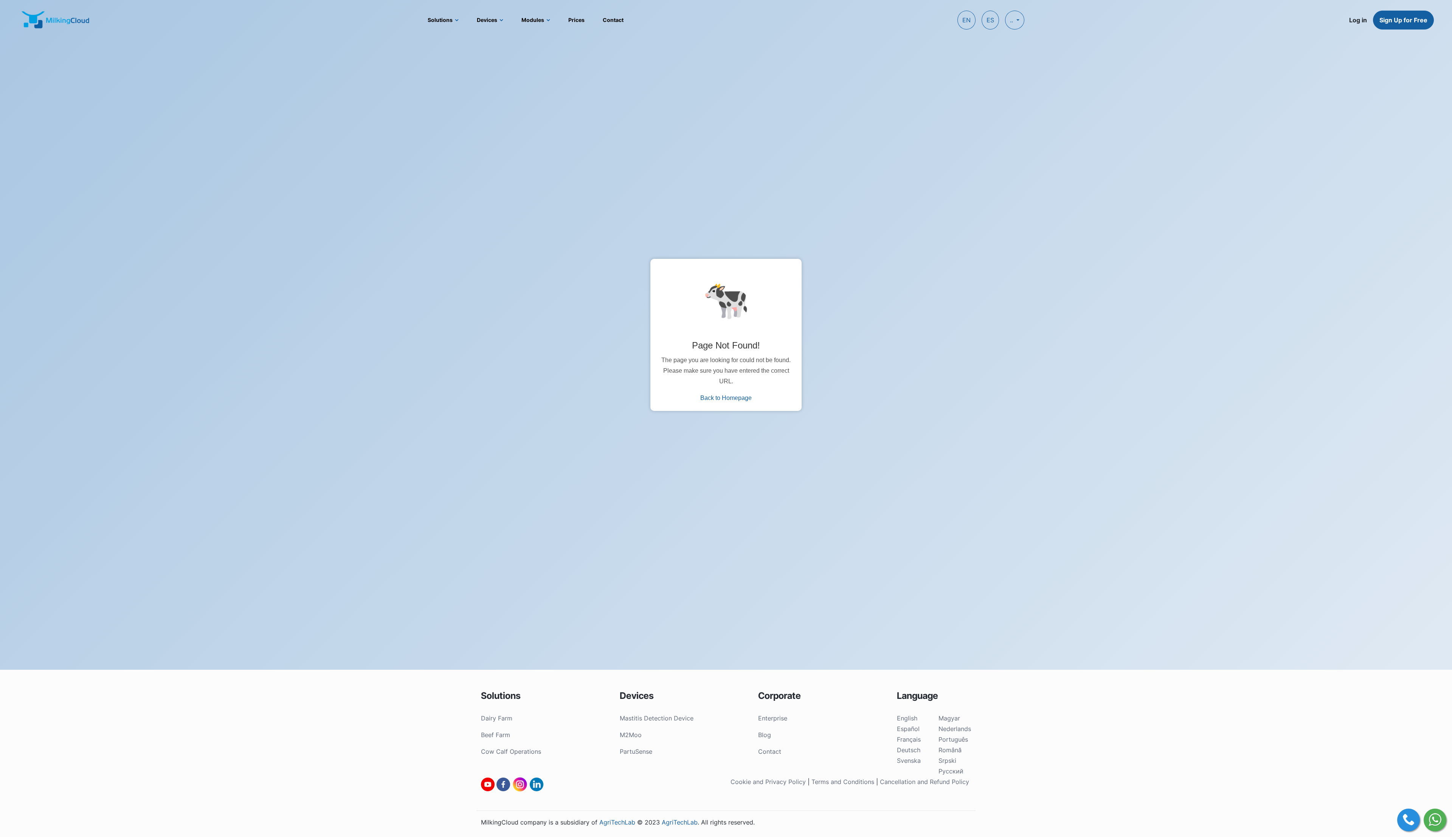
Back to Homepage (726, 398)
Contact (613, 20)
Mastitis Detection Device (656, 718)
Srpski (947, 760)
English (907, 718)
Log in (1358, 20)
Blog (764, 735)
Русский (951, 771)
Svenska (909, 760)
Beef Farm (495, 735)
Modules (532, 20)
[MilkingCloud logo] (56, 20)
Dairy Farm (496, 718)
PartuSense (636, 751)
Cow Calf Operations (511, 751)
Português (953, 739)
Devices (487, 20)
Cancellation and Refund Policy (924, 782)
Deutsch (908, 750)
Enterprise (772, 718)
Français (909, 739)
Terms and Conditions (842, 782)
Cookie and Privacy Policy (768, 782)
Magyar (949, 718)
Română (950, 750)
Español (908, 729)
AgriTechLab (617, 822)
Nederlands (955, 729)
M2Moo (631, 735)
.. (1012, 20)
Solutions (440, 20)
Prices (576, 20)
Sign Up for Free (1403, 20)
